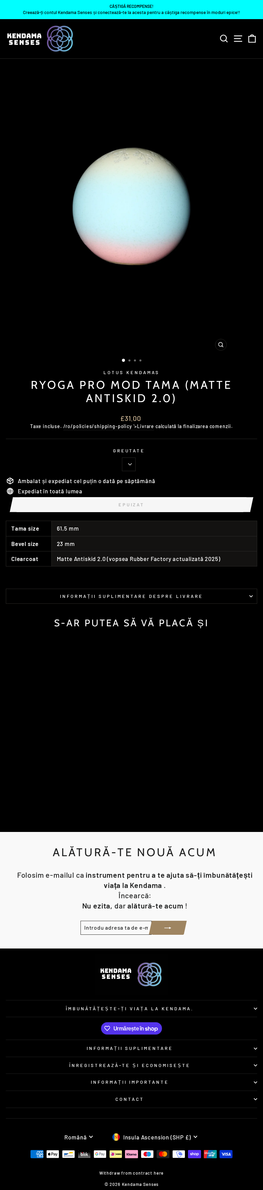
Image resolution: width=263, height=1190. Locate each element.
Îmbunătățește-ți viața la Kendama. (129, 1008)
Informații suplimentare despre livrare (131, 596)
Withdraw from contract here (131, 1173)
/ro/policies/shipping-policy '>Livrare (108, 426)
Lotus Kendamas (131, 372)
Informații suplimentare (130, 1048)
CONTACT (129, 1099)
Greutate (129, 450)
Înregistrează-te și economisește (129, 1065)
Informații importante (130, 1082)
